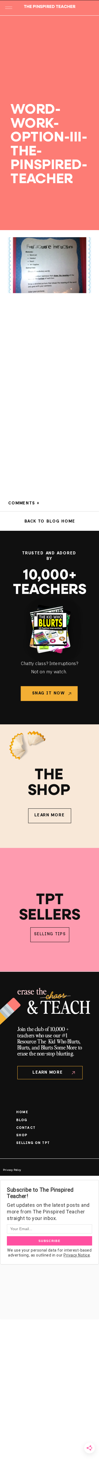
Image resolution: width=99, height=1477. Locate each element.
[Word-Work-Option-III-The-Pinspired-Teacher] (49, 40)
